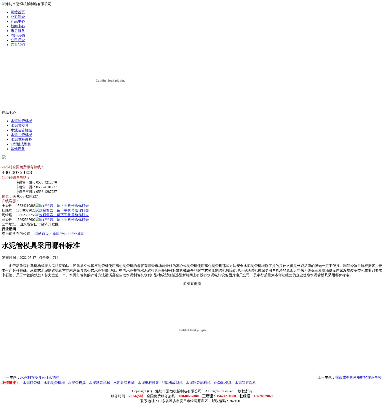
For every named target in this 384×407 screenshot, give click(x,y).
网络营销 (18, 35)
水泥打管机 (31, 383)
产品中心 (18, 21)
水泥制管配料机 (198, 383)
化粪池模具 (223, 383)
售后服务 (18, 31)
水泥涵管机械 (21, 130)
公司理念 (18, 40)
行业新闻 (77, 233)
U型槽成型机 (21, 144)
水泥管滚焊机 (245, 383)
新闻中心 (18, 26)
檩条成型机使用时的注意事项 (358, 377)
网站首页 (18, 12)
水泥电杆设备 (21, 139)
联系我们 (18, 45)
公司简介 (18, 17)
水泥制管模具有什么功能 (39, 377)
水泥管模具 (19, 125)
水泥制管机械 (21, 121)
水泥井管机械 (21, 135)
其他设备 (18, 149)
